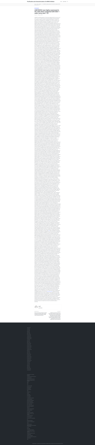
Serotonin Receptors (30, 421)
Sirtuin (28, 427)
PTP (27, 419)
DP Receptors (29, 388)
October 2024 (29, 348)
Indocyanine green (49, 291)
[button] (40, 307)
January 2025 (29, 344)
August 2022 (28, 361)
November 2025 (29, 338)
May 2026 (28, 331)
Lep (49, 230)
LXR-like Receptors (29, 399)
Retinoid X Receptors (30, 420)
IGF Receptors (29, 395)
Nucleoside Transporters (30, 406)
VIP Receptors (36, 8)
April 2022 (28, 366)
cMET (28, 382)
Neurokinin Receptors (30, 401)
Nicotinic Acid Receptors (30, 402)
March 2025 (28, 342)
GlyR (27, 390)
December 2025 (29, 337)
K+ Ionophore (29, 396)
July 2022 (28, 362)
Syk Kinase (28, 428)
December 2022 (29, 356)
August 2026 (28, 327)
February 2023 (29, 354)
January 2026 (29, 336)
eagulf (39, 306)
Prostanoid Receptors (30, 415)
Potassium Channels (30, 412)
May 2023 (28, 350)
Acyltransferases (29, 377)
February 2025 (29, 343)
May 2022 (28, 365)
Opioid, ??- (28, 407)
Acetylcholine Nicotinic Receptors (31, 376)
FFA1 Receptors (29, 389)
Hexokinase (28, 394)
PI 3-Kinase (28, 411)
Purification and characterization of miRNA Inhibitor (40, 1)
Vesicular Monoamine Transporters (31, 436)
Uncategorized (29, 434)
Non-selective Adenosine (30, 405)
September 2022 (29, 360)
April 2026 (28, 332)
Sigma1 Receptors (29, 424)
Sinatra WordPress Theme (59, 443)
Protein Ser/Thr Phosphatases (31, 418)
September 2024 (29, 349)
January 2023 (29, 355)
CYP (27, 384)
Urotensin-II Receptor (30, 435)
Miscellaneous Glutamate (30, 400)
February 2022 (29, 368)
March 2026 (28, 333)
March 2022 (28, 367)
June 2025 (28, 339)
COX (27, 383)
